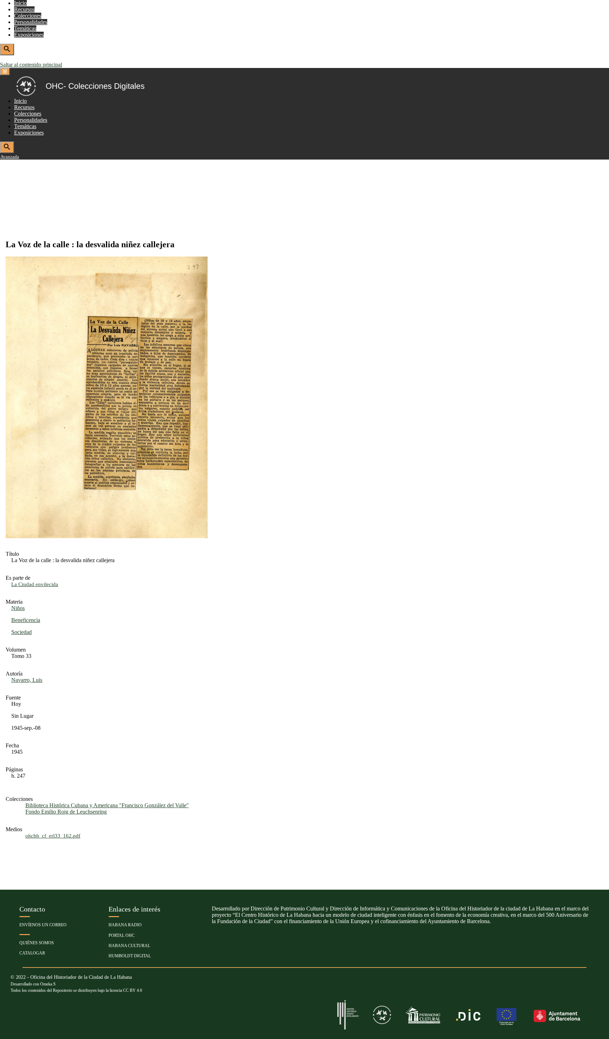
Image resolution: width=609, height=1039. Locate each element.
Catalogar (32, 953)
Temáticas (25, 28)
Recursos (24, 9)
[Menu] (5, 71)
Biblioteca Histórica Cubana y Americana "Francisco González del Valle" (107, 805)
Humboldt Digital (130, 955)
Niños (18, 608)
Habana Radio (125, 924)
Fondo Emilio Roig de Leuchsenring (66, 812)
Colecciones (27, 16)
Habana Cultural (129, 945)
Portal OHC (122, 935)
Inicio (20, 3)
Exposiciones (29, 35)
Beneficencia (25, 620)
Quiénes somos (36, 942)
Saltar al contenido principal (31, 65)
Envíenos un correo (43, 924)
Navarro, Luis (26, 680)
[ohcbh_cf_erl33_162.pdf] (107, 536)
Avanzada (9, 58)
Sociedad (21, 632)
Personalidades (30, 22)
